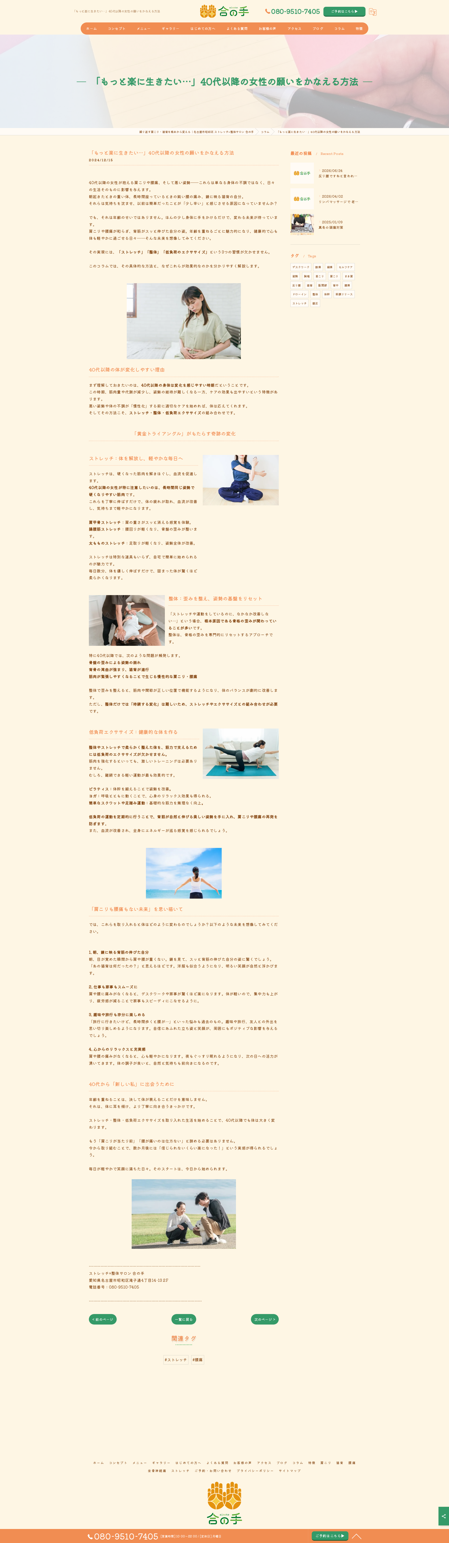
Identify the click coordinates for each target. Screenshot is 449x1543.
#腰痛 (197, 1359)
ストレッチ (299, 303)
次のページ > (264, 1319)
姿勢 (295, 276)
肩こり (334, 276)
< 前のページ (102, 1319)
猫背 (309, 285)
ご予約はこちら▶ (344, 11)
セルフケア (346, 267)
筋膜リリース (344, 294)
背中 (335, 285)
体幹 (327, 294)
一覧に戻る (184, 1319)
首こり (319, 276)
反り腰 (296, 285)
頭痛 (330, 267)
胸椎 (307, 276)
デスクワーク (300, 267)
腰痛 (347, 285)
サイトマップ (290, 1470)
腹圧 (315, 303)
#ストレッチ (176, 1359)
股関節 (322, 285)
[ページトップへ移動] (356, 1536)
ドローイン (299, 294)
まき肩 (348, 276)
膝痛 (318, 267)
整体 (315, 294)
